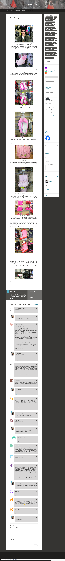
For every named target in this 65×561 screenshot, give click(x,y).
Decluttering (51, 29)
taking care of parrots (48, 54)
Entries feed (47, 189)
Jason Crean (47, 38)
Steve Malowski (47, 53)
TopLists (46, 195)
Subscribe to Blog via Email (49, 92)
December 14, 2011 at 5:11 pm (18, 510)
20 (46, 115)
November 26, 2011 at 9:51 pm (19, 457)
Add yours (36, 304)
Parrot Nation (32, 4)
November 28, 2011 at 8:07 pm (21, 437)
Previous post (32, 297)
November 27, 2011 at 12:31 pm (20, 483)
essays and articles (51, 33)
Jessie (18, 436)
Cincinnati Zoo (47, 29)
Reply (36, 308)
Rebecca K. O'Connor (54, 48)
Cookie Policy (15, 559)
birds (54, 24)
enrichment (47, 33)
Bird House (50, 23)
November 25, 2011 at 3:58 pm (19, 380)
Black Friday (31, 294)
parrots (55, 43)
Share (46, 104)
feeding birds (47, 34)
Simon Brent (48, 67)
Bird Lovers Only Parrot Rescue (49, 24)
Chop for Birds (49, 28)
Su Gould (51, 53)
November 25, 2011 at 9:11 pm (20, 390)
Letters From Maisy (52, 39)
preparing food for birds (48, 48)
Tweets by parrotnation (48, 132)
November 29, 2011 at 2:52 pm (19, 492)
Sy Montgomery (54, 53)
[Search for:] (51, 77)
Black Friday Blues (16, 18)
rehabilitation (47, 49)
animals (55, 18)
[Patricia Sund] (47, 140)
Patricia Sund (18, 316)
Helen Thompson (49, 70)
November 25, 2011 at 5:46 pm (19, 398)
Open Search (58, 10)
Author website (12, 298)
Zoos (50, 58)
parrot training (47, 44)
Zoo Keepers (47, 58)
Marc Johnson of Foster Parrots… (52, 67)
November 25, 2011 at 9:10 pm (20, 413)
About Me (8, 10)
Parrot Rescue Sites (52, 43)
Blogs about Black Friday (36, 294)
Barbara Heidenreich (48, 19)
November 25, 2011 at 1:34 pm (19, 324)
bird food (47, 23)
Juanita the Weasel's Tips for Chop (53, 38)
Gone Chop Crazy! (52, 71)
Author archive (10, 298)
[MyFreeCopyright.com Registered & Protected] (51, 176)
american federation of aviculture (49, 18)
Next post (31, 298)
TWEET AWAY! (47, 131)
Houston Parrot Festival (52, 34)
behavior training (53, 19)
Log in (47, 188)
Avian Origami (54, 70)
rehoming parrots (51, 49)
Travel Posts (30, 10)
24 (53, 115)
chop (46, 28)
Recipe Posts (24, 10)
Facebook (55, 33)
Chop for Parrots (54, 28)
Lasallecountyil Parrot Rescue (20, 308)
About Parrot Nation (16, 10)
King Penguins (47, 39)
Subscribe (47, 99)
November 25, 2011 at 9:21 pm (20, 354)
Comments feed (48, 190)
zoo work (53, 58)
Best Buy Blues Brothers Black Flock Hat (15, 527)
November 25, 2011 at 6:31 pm (19, 421)
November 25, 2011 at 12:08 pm (19, 309)
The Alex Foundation (53, 54)
